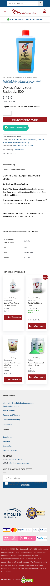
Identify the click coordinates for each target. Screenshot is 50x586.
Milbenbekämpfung (25, 83)
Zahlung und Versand (11, 415)
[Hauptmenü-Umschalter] (5, 11)
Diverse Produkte (10, 83)
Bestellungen (8, 437)
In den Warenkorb (25, 119)
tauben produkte (18, 146)
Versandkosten (19, 150)
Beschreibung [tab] (9, 165)
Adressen (6, 442)
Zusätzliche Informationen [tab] (14, 170)
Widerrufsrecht (8, 411)
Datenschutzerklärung (11, 420)
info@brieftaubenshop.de (19, 463)
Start (4, 77)
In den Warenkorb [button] (13, 317)
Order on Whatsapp (17, 128)
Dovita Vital (10, 77)
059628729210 (15, 459)
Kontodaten (7, 446)
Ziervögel (37, 81)
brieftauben (29, 146)
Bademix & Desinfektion (22, 81)
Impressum (7, 424)
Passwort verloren (10, 450)
